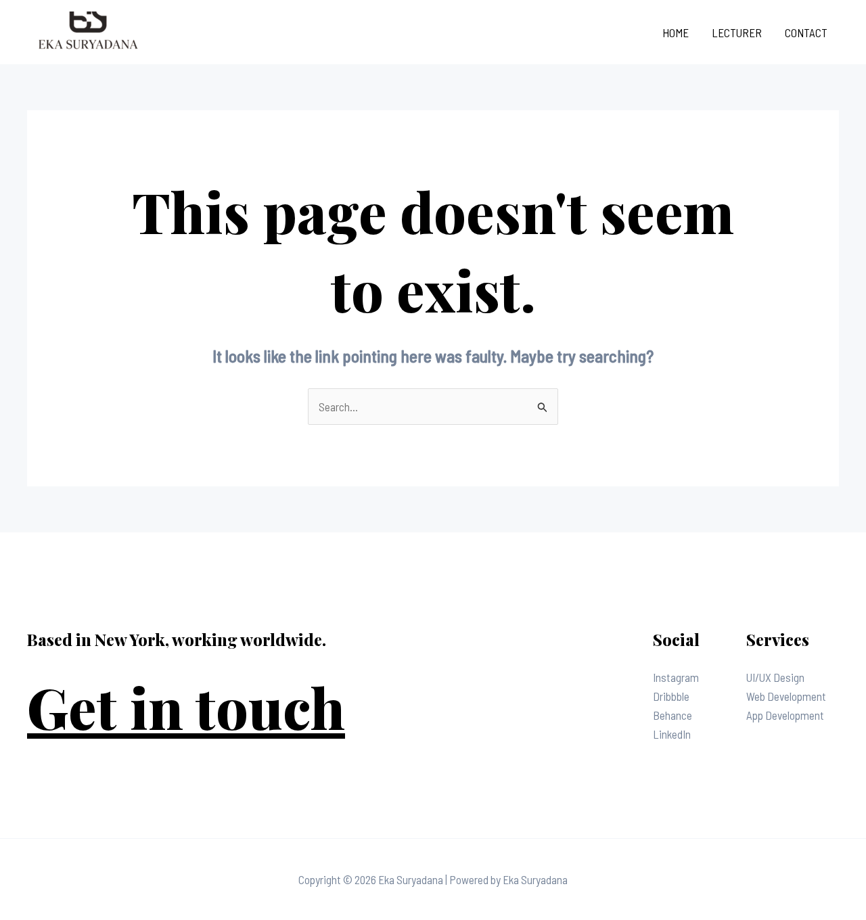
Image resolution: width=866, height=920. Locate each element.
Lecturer (737, 32)
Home (675, 32)
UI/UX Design (775, 677)
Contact (806, 32)
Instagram (676, 677)
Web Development (786, 696)
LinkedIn (672, 734)
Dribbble (671, 696)
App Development (785, 715)
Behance (672, 715)
